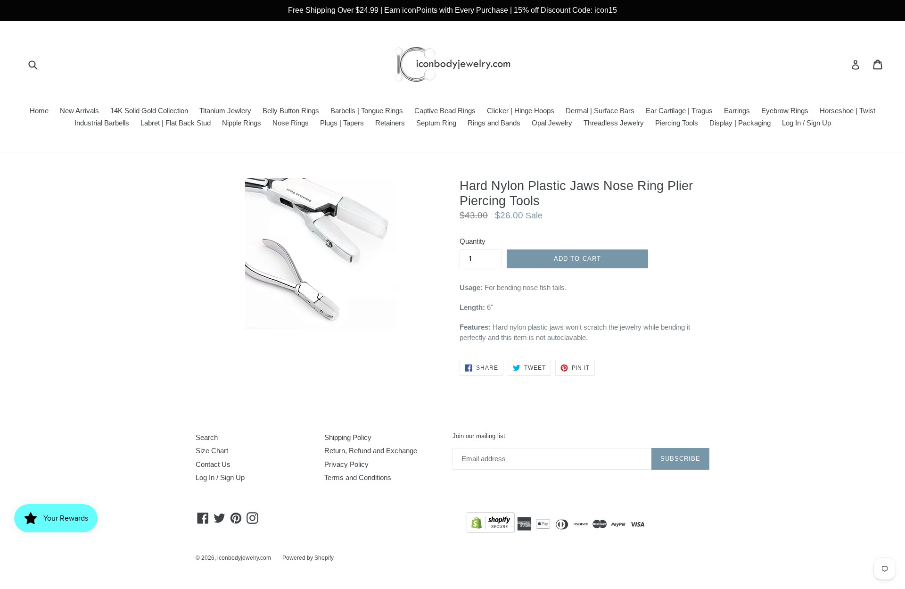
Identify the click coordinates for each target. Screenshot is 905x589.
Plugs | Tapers (342, 123)
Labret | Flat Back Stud (175, 123)
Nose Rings (290, 123)
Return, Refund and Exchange (370, 451)
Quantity (472, 241)
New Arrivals (79, 111)
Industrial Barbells (101, 123)
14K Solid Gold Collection (149, 111)
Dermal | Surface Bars (600, 111)
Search (207, 437)
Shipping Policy (347, 437)
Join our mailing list (478, 436)
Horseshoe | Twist (847, 111)
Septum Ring (436, 123)
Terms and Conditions (357, 477)
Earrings (737, 111)
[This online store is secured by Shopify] (491, 524)
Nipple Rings (241, 123)
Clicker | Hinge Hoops (520, 111)
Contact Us (213, 464)
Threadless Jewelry (614, 123)
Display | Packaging (740, 123)
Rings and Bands (494, 123)
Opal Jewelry (552, 123)
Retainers (390, 123)
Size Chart (212, 451)
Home (39, 111)
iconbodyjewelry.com (244, 558)
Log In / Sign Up (806, 123)
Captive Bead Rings (445, 111)
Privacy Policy (346, 464)
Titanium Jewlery (225, 111)
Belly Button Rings (291, 111)
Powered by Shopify (308, 558)
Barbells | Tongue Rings (366, 111)
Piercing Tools (676, 123)
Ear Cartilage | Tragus (679, 111)
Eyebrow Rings (784, 111)
